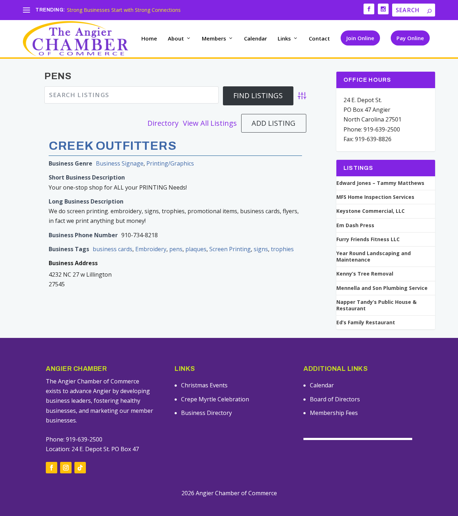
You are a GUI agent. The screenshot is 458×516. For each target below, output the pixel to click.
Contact (319, 38)
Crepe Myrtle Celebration (215, 399)
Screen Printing (230, 249)
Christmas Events (204, 385)
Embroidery (150, 249)
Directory (163, 123)
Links (284, 38)
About (176, 38)
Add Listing (274, 123)
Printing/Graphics (170, 163)
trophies (282, 249)
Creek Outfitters (112, 145)
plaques (195, 249)
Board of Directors (335, 399)
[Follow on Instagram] (66, 467)
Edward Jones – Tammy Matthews (380, 183)
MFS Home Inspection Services (375, 197)
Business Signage (119, 163)
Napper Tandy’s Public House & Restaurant (376, 305)
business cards (112, 249)
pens (175, 249)
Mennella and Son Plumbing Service (382, 288)
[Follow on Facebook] (51, 467)
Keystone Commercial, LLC (370, 211)
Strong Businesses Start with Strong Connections (124, 9)
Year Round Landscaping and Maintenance (373, 256)
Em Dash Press (355, 225)
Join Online (360, 38)
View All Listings (210, 123)
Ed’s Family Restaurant (365, 322)
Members (214, 38)
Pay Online (410, 38)
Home (149, 38)
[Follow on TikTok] (80, 467)
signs (261, 249)
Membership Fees (334, 413)
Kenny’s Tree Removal (364, 274)
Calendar (255, 38)
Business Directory (206, 413)
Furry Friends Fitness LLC (368, 239)
